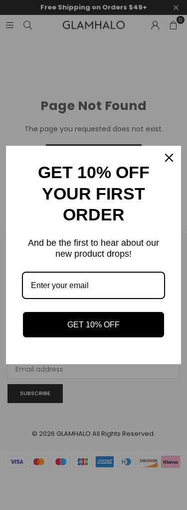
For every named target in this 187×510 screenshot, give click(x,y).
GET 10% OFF (93, 324)
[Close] (169, 158)
